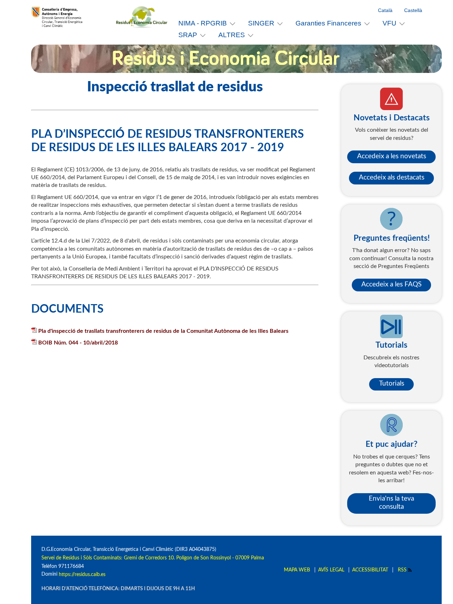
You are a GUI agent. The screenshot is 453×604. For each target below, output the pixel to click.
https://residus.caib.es (82, 574)
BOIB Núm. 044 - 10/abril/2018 (78, 343)
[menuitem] (207, 23)
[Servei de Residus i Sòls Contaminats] (144, 17)
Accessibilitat (370, 569)
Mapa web (297, 569)
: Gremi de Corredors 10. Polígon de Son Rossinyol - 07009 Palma (192, 557)
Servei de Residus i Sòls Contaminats (81, 557)
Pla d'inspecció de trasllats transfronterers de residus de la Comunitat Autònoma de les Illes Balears (163, 331)
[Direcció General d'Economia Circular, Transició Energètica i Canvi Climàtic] (73, 17)
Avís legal (331, 569)
